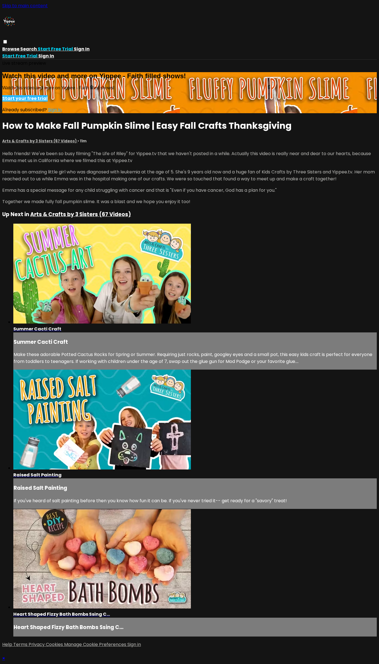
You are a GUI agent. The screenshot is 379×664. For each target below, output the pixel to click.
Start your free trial (25, 98)
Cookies (55, 644)
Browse (11, 49)
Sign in (82, 49)
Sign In (46, 56)
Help (7, 644)
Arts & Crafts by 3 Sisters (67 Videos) (39, 141)
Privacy (37, 644)
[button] (5, 42)
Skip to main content (25, 5)
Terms (21, 644)
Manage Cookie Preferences (95, 644)
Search (29, 49)
